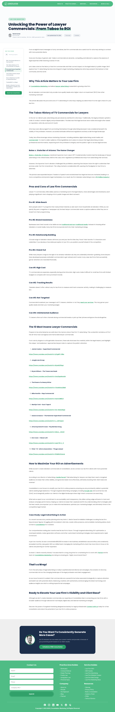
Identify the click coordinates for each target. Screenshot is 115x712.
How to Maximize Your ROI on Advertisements (12, 78)
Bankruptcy (64, 668)
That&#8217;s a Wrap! (12, 82)
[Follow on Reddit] (66, 705)
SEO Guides (89, 671)
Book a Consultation (91, 691)
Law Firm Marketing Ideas (93, 679)
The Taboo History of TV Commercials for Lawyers (12, 65)
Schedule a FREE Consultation (53, 647)
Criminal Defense (66, 671)
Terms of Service (90, 698)
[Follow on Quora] (70, 705)
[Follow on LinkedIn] (53, 705)
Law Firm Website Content (93, 675)
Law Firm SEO (89, 668)
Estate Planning (65, 673)
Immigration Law (66, 677)
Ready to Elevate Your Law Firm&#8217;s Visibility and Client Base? (13, 87)
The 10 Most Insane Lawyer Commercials (13, 74)
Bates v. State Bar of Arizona (39, 155)
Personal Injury (65, 679)
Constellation (40, 525)
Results (60, 4)
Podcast (63, 696)
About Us (63, 687)
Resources (94, 4)
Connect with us (92, 607)
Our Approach (65, 691)
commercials (33, 140)
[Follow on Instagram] (49, 705)
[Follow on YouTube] (57, 705)
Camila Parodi (61, 477)
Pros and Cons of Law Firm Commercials (13, 70)
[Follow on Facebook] (45, 705)
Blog (62, 694)
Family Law (64, 675)
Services (83, 4)
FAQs (87, 696)
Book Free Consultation (13, 93)
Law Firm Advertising (91, 673)
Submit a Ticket (89, 694)
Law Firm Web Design (92, 677)
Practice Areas (71, 4)
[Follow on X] (62, 705)
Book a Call (105, 4)
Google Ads (88, 491)
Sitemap (87, 687)
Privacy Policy (89, 689)
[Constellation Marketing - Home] (11, 3)
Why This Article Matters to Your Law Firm (13, 61)
